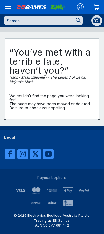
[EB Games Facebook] (10, 154)
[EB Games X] (35, 154)
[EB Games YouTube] (48, 154)
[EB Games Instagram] (22, 154)
